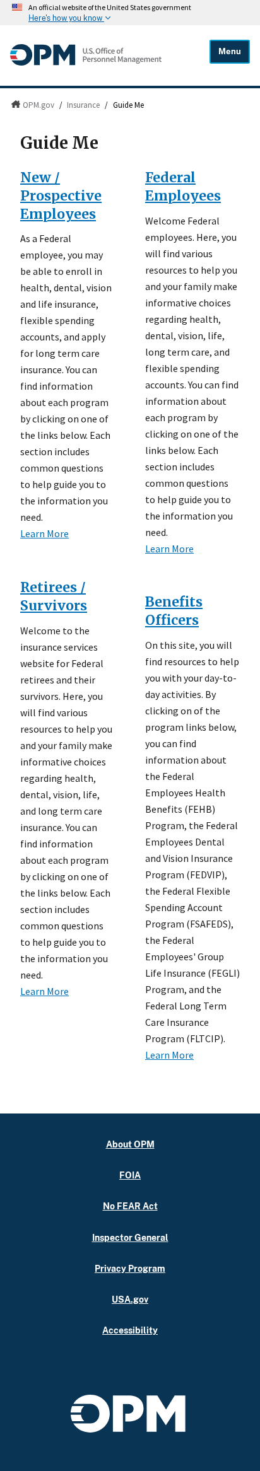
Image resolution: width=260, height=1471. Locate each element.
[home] (86, 62)
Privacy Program (130, 1268)
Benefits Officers (174, 611)
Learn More (44, 533)
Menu (229, 51)
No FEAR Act (130, 1206)
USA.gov (130, 1299)
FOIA (130, 1175)
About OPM (130, 1144)
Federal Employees (183, 186)
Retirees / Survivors (53, 596)
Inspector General (130, 1237)
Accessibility (130, 1330)
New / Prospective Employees (61, 196)
